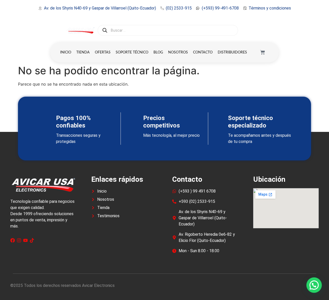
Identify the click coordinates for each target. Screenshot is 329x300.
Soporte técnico (132, 52)
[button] (314, 285)
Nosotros (178, 52)
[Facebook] (12, 240)
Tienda (83, 52)
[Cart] (262, 52)
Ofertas (103, 52)
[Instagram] (19, 240)
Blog (158, 52)
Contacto (203, 52)
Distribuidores (232, 52)
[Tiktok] (32, 240)
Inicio (65, 52)
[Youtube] (25, 240)
